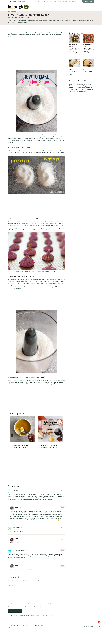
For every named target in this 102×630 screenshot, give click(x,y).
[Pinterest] (39, 2)
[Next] (61, 435)
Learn (86, 7)
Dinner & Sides (73, 44)
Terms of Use (67, 1)
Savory (71, 46)
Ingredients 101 (12, 11)
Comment (12, 585)
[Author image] (9, 17)
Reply (62, 490)
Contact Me (73, 1)
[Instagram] (42, 2)
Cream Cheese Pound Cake (87, 72)
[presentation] (22, 429)
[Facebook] (47, 2)
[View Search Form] (74, 7)
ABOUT (78, 1)
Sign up (23, 1)
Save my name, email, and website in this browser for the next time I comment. (28, 607)
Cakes (70, 69)
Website (50, 603)
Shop (91, 7)
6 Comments (30, 17)
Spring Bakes (88, 1)
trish (12, 17)
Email (30, 603)
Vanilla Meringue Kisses (38, 271)
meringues (13, 227)
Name (11, 603)
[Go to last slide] (12, 435)
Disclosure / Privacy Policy (58, 1)
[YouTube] (45, 2)
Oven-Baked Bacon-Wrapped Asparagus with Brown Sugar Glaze (88, 51)
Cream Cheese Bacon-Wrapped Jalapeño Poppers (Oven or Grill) (74, 51)
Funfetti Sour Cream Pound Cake (73, 72)
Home (51, 1)
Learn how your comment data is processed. (42, 615)
